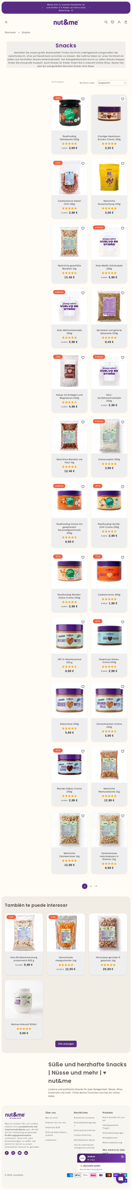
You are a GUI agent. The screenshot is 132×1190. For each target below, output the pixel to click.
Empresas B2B (52, 1127)
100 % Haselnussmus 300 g (69, 661)
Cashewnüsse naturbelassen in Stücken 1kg (109, 856)
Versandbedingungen (113, 1133)
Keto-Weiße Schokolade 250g (109, 267)
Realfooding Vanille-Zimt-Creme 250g (109, 525)
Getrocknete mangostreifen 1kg (66, 959)
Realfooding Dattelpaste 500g (69, 138)
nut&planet (51, 1140)
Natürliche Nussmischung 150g (109, 202)
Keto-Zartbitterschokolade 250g (109, 398)
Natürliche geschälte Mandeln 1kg (69, 267)
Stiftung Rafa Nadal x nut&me (56, 1133)
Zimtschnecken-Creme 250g (109, 725)
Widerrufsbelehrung (112, 1142)
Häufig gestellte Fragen (111, 1126)
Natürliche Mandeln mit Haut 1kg (70, 461)
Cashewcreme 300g (109, 594)
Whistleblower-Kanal (84, 1140)
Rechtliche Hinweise (84, 1118)
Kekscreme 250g (69, 724)
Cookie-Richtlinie (82, 1135)
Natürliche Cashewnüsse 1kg (69, 855)
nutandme (18, 1175)
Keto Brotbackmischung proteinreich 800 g (23, 959)
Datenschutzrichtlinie (84, 1130)
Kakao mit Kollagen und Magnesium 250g (69, 396)
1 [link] (84, 886)
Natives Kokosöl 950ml (24, 1024)
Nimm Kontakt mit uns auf (114, 1118)
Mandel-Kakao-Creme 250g (69, 790)
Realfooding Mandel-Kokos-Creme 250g (69, 596)
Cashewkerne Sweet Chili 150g (69, 202)
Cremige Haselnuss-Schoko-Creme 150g (109, 138)
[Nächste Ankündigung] (89, 7)
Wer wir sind (51, 1118)
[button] (6, 22)
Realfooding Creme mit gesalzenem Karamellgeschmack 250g (69, 528)
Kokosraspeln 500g (109, 459)
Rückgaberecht (110, 1138)
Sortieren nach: (87, 83)
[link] (66, 1044)
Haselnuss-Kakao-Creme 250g (109, 661)
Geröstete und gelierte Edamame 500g (109, 332)
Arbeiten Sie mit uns (55, 1122)
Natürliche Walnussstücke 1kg (109, 790)
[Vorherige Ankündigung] (42, 7)
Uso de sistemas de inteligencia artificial (84, 1146)
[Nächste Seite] (96, 886)
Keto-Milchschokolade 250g (69, 332)
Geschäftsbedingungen (85, 1124)
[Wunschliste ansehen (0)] (112, 22)
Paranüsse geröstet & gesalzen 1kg (108, 959)
